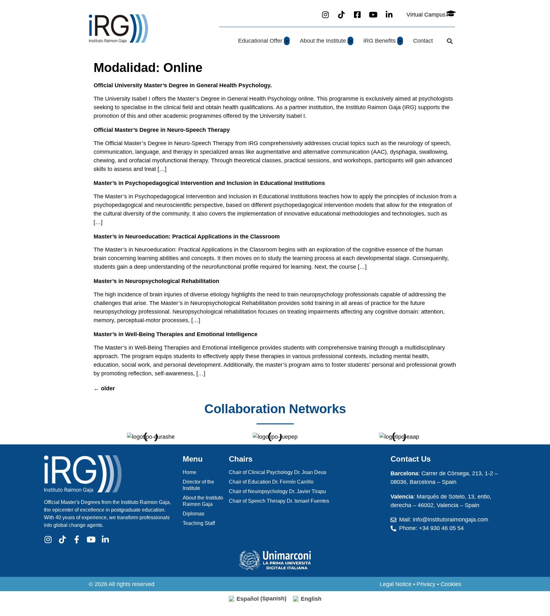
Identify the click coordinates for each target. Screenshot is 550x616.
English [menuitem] (311, 599)
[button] (449, 41)
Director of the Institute (198, 485)
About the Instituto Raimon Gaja (203, 501)
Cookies (451, 584)
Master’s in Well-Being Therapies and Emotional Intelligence (175, 334)
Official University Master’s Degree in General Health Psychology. (183, 85)
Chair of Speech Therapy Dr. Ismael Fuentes (279, 501)
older (104, 388)
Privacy (426, 584)
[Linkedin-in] (105, 539)
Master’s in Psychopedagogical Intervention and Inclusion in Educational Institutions (209, 183)
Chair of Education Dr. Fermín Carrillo (271, 482)
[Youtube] (91, 539)
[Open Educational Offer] (287, 41)
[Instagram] (48, 539)
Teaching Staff (199, 523)
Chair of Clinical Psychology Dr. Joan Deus (277, 472)
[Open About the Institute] (350, 41)
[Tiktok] (62, 539)
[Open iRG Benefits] (400, 41)
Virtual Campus (426, 14)
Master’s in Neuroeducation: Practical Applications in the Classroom (187, 236)
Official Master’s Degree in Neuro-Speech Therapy (162, 130)
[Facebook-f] (77, 539)
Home (189, 472)
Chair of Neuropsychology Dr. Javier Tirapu (277, 491)
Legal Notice (396, 584)
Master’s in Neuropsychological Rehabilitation (156, 281)
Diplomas (193, 513)
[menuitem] (257, 599)
